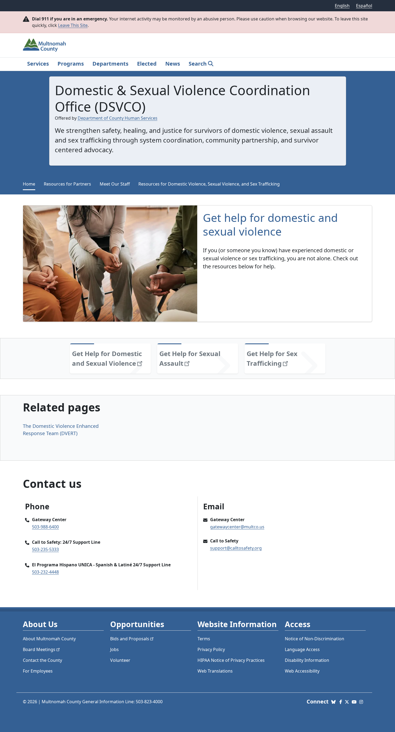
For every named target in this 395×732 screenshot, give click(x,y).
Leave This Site (73, 25)
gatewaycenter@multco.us (237, 527)
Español (364, 6)
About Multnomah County (49, 639)
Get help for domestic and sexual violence (270, 224)
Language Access (302, 649)
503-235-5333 (45, 549)
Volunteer (120, 660)
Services (38, 63)
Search (198, 63)
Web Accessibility (302, 671)
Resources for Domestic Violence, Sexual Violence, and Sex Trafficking (209, 184)
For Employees (38, 671)
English (342, 6)
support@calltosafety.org (236, 548)
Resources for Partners (67, 184)
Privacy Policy (211, 649)
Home (29, 184)
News (172, 63)
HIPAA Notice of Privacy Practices (231, 660)
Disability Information (307, 660)
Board (39, 649)
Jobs (114, 649)
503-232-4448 (45, 572)
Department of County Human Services (117, 118)
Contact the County (42, 660)
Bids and (129, 639)
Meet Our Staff (115, 184)
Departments (110, 63)
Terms (204, 639)
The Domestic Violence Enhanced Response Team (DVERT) (61, 429)
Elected (147, 63)
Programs (71, 63)
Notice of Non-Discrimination (314, 639)
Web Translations (215, 671)
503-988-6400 (45, 527)
